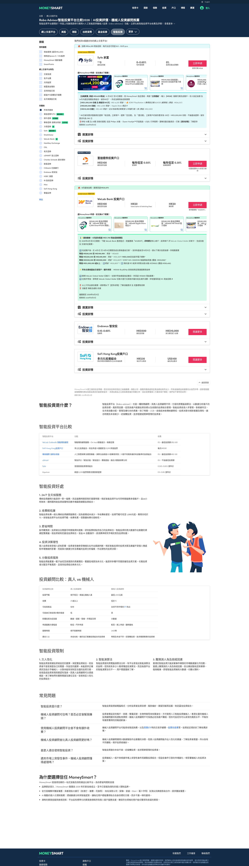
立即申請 (200, 63)
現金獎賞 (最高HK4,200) (53, 52)
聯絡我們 (206, 853)
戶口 (174, 7)
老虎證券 (47, 151)
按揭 (85, 864)
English (207, 2)
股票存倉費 (173, 727)
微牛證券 (51, 118)
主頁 (41, 16)
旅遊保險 (43, 864)
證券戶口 (87, 860)
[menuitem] (135, 8)
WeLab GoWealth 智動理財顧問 (55, 442)
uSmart (45, 460)
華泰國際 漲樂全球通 (50, 454)
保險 (155, 7)
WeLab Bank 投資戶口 (111, 199)
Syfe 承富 (103, 57)
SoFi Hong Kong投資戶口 (112, 354)
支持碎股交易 (49, 90)
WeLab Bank (50, 139)
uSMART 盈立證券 (51, 155)
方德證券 (49, 126)
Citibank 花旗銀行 (51, 168)
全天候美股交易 (50, 99)
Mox (45, 184)
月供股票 (47, 82)
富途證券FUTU (53, 114)
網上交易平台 (52, 16)
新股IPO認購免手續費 (52, 95)
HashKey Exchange (52, 143)
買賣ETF (147, 727)
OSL (45, 147)
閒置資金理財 (49, 86)
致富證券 (47, 164)
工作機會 (191, 853)
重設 (41, 199)
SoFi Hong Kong (50, 188)
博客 (183, 7)
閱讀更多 (200, 331)
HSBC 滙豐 (48, 176)
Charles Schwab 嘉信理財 (54, 159)
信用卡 (135, 7)
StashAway (48, 135)
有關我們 (176, 853)
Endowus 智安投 (50, 172)
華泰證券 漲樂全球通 (55, 122)
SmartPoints (49, 64)
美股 (63, 31)
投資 (164, 7)
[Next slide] (205, 82)
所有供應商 (48, 110)
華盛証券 (47, 193)
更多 (131, 31)
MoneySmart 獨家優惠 (53, 60)
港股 (74, 31)
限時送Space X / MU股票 (54, 56)
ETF (125, 606)
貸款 (146, 7)
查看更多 (169, 23)
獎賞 (192, 7)
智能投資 (118, 31)
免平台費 (47, 78)
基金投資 (102, 31)
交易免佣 (47, 74)
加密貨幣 (87, 31)
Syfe (50, 130)
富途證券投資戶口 (108, 158)
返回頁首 (205, 382)
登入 (208, 7)
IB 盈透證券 (48, 180)
